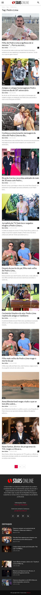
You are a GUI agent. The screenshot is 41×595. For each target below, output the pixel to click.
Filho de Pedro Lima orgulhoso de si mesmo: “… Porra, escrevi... (17, 44)
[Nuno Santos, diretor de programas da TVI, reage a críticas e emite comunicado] (20, 430)
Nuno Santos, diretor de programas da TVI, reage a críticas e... (18, 447)
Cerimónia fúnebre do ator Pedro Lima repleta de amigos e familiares (19, 314)
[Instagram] (18, 516)
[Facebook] (13, 516)
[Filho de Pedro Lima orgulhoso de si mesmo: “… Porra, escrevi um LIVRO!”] (20, 26)
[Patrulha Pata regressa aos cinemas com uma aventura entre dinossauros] (6, 540)
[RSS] (28, 516)
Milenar (29, 592)
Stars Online (5, 47)
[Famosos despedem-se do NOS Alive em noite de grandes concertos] (6, 582)
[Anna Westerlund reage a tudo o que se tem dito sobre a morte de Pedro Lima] (20, 385)
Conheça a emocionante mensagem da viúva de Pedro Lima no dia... (19, 134)
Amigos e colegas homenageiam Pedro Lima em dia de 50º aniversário (19, 89)
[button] (38, 2)
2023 (3, 39)
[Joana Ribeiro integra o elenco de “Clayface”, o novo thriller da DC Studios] (6, 564)
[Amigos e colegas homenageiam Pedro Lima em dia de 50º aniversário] (20, 71)
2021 (3, 84)
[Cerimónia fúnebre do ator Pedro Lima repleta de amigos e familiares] (20, 297)
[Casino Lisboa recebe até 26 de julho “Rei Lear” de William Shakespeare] (6, 549)
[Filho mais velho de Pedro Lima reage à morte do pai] (20, 342)
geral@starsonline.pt (20, 510)
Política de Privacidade (20, 504)
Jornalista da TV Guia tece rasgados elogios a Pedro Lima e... (17, 224)
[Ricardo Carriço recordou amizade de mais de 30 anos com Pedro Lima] (20, 162)
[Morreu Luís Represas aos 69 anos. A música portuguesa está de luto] (6, 573)
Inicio (3, 7)
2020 (3, 174)
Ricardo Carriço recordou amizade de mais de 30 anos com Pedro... (20, 179)
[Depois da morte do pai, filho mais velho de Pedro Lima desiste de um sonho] (20, 252)
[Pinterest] (23, 516)
